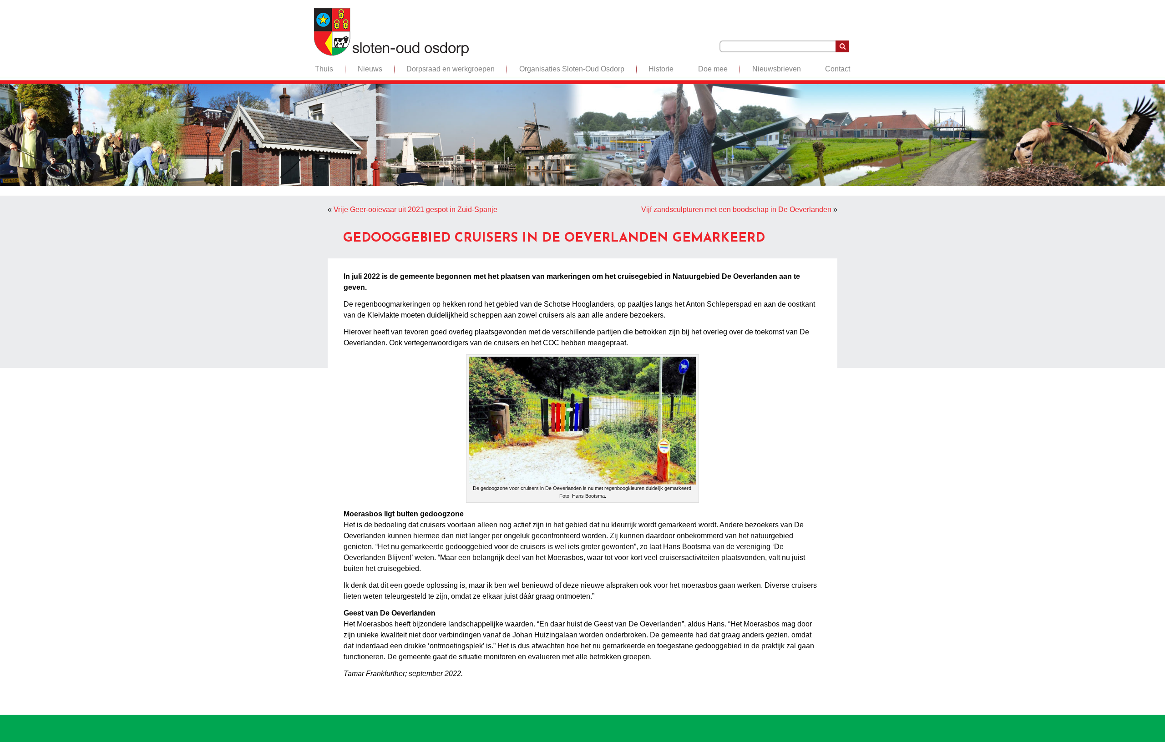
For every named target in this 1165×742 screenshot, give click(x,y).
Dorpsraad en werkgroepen (450, 69)
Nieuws (370, 69)
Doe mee (713, 69)
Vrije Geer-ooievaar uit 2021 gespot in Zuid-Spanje (415, 209)
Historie (661, 69)
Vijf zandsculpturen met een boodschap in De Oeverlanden (736, 209)
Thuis (324, 69)
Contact (837, 69)
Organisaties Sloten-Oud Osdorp (571, 69)
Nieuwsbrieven (776, 69)
